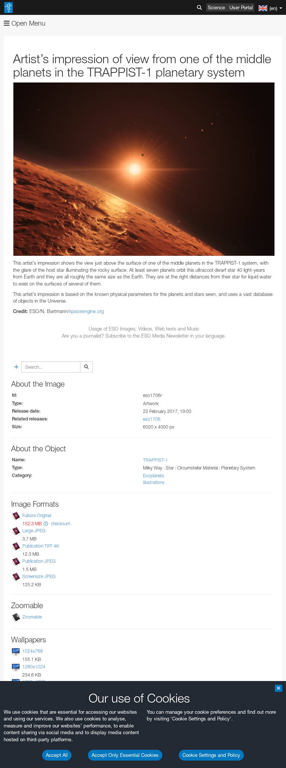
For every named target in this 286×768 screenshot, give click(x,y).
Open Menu (27, 23)
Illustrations (154, 482)
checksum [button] (60, 523)
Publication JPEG (38, 561)
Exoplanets (153, 475)
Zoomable (32, 617)
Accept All (57, 755)
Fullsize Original (36, 515)
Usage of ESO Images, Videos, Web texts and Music (144, 329)
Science (216, 7)
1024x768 (32, 651)
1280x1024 (33, 666)
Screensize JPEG (38, 576)
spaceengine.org (86, 311)
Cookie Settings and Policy (211, 755)
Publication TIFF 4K (40, 546)
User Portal (241, 7)
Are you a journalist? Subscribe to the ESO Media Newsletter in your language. (144, 336)
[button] (46, 523)
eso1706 (152, 419)
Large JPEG (33, 530)
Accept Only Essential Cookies (125, 755)
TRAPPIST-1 (155, 460)
